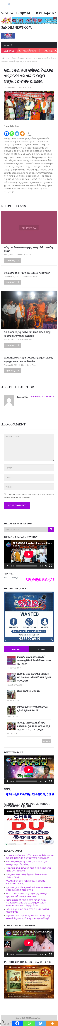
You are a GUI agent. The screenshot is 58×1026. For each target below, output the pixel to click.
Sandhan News (36, 1018)
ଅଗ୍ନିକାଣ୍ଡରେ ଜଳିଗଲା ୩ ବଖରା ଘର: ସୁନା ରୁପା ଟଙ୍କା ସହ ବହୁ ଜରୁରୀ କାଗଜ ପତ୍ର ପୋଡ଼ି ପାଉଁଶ (28, 359)
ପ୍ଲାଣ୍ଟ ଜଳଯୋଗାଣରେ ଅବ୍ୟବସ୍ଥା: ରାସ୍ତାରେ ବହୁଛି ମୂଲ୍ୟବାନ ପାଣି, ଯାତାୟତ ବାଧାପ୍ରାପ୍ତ (26, 895)
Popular (16, 649)
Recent (41, 649)
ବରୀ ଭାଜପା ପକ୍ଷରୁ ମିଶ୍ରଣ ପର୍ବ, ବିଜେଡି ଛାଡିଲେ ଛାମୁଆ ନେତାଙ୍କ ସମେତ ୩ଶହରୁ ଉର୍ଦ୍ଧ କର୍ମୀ (27, 334)
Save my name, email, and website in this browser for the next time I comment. (29, 496)
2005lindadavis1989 (30, 276)
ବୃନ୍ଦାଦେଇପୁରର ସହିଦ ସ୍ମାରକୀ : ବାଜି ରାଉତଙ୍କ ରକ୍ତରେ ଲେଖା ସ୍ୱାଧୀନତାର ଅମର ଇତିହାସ (28, 888)
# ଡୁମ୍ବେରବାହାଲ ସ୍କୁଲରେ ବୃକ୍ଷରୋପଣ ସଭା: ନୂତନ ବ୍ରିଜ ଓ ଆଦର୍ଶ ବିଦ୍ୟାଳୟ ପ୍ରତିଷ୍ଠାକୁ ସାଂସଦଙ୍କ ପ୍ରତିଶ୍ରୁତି (29, 917)
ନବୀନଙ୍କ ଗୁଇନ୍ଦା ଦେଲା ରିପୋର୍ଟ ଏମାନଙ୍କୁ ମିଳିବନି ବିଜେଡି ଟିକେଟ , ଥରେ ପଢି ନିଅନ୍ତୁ (34, 660)
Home (7, 58)
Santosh (22, 396)
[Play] (7, 565)
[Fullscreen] (50, 565)
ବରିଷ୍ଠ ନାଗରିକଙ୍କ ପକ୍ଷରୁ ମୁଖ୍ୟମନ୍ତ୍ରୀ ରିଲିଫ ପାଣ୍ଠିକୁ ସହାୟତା (28, 249)
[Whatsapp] (11, 132)
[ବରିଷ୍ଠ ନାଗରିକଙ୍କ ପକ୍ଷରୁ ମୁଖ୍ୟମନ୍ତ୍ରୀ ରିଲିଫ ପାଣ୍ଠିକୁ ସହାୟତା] (29, 227)
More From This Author (41, 396)
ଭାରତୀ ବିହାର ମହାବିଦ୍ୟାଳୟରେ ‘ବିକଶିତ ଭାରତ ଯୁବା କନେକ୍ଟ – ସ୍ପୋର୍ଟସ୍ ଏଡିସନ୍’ (26, 863)
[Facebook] (6, 132)
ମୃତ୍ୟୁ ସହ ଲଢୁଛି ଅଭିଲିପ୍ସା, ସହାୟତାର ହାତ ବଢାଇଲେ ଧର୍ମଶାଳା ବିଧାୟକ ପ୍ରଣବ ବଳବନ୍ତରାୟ (34, 677)
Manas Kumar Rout (24, 255)
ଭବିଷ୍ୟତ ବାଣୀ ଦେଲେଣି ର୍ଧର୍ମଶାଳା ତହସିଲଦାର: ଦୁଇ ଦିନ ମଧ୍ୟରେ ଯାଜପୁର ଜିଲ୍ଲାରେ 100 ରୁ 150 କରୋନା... (33, 726)
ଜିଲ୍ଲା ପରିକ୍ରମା (18, 58)
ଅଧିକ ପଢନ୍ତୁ (10, 260)
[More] (22, 132)
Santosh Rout (9, 87)
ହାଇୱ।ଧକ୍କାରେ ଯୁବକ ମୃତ (28, 690)
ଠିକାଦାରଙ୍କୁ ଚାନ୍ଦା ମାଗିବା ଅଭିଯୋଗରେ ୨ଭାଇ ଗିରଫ (27, 272)
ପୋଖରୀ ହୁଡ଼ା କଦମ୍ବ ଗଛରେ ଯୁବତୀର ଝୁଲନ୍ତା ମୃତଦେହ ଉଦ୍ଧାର (32, 708)
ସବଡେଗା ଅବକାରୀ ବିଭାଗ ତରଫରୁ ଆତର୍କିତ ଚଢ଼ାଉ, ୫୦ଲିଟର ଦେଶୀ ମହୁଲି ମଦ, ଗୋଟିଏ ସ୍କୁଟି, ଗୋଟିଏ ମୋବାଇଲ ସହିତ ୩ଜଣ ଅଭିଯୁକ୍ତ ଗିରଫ (26, 903)
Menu (7, 45)
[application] (29, 554)
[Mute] (46, 565)
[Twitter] (17, 132)
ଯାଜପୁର (29, 58)
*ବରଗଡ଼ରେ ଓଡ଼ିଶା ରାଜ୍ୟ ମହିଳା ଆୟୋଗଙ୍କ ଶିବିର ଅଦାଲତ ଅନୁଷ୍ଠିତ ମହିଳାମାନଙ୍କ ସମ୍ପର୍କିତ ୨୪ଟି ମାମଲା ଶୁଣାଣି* (30, 856)
